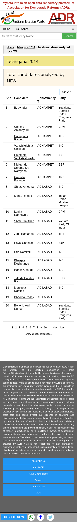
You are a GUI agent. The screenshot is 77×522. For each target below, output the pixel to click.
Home (6, 28)
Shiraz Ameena (24, 186)
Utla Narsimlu (23, 252)
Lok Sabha (22, 28)
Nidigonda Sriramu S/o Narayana (21, 168)
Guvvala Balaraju (19, 179)
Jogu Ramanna (24, 233)
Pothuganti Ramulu (21, 138)
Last (63, 327)
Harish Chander (24, 269)
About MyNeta (38, 461)
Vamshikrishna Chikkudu (23, 147)
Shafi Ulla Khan (24, 221)
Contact (38, 480)
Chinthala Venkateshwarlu (24, 157)
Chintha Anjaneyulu (21, 128)
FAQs (38, 493)
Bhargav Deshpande (21, 262)
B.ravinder (20, 107)
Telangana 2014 (26, 47)
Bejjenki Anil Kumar (22, 307)
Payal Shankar (23, 242)
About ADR (38, 467)
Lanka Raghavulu (21, 213)
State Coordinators (38, 474)
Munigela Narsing (20, 289)
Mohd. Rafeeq (23, 195)
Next (56, 327)
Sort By (66, 92)
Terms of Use (38, 486)
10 (45, 327)
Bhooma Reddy (24, 297)
